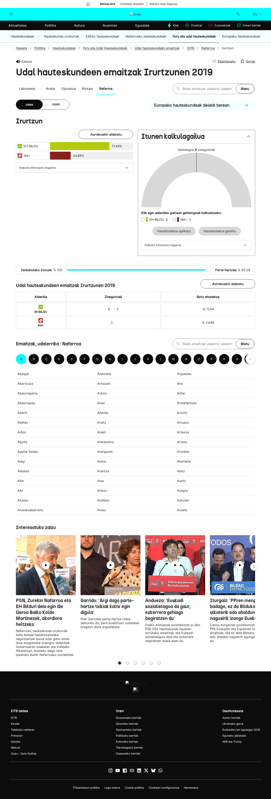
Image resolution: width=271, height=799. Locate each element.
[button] (196, 138)
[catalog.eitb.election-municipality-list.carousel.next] (250, 359)
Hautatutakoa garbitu (220, 231)
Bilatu (245, 89)
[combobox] (208, 89)
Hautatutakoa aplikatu (174, 231)
